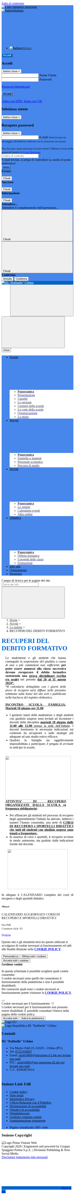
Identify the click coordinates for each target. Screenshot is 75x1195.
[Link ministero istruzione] (19, 7)
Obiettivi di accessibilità (25, 1109)
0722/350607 (23, 1051)
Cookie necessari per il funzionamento (26, 1003)
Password (45, 79)
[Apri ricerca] (41, 300)
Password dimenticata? (16, 86)
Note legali (16, 1095)
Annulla (7, 278)
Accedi (7, 55)
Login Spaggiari (32, 152)
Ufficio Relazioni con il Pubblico (30, 1102)
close (6, 350)
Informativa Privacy (22, 1099)
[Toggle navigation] (33, 332)
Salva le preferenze (32, 1018)
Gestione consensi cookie (26, 1117)
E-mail (43, 137)
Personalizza (10, 956)
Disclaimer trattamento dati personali (25, 1157)
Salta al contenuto (13, 3)
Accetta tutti (16, 960)
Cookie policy (18, 1092)
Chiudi (6, 178)
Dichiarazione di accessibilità (28, 1106)
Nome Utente (47, 75)
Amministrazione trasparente (28, 1120)
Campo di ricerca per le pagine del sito (26, 580)
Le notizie (16, 627)
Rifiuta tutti (34, 956)
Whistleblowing (20, 1113)
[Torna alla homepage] (37, 283)
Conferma (21, 278)
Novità (14, 623)
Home (13, 620)
